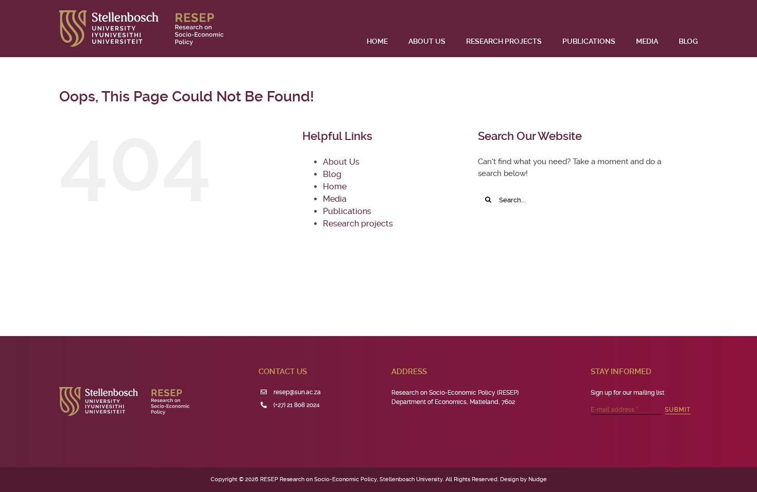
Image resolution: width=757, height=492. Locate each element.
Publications (347, 211)
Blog (332, 174)
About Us (341, 162)
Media (335, 199)
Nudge (537, 479)
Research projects (358, 224)
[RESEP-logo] (141, 14)
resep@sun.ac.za (297, 392)
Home (335, 186)
